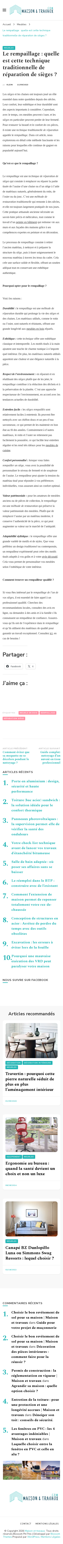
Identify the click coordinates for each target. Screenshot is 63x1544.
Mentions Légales (50, 1537)
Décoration (14, 1063)
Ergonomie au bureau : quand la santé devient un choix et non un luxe (30, 1168)
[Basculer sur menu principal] (4, 10)
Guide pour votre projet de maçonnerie (34, 1325)
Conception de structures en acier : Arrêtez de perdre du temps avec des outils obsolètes (34, 926)
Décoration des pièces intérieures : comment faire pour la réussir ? (33, 1354)
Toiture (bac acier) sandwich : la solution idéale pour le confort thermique (35, 805)
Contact (25, 1523)
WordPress (33, 1537)
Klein (10, 85)
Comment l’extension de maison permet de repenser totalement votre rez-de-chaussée (34, 902)
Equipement (14, 1157)
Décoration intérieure (37, 1063)
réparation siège (14, 718)
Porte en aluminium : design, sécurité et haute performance (35, 786)
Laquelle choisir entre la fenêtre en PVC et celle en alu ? (32, 1449)
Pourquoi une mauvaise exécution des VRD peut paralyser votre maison (31, 961)
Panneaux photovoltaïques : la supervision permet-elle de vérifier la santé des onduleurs (35, 826)
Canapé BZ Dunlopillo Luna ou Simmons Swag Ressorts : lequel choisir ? (29, 1253)
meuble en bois (28, 713)
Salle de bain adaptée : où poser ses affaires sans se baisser (32, 867)
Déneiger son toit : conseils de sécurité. (32, 1417)
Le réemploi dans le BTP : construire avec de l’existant (34, 883)
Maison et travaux (35, 1531)
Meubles (9, 48)
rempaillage (48, 713)
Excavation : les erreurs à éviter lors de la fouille (32, 945)
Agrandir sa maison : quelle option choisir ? (34, 1388)
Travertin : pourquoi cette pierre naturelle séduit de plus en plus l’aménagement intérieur (30, 1082)
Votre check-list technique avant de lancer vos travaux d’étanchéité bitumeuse (34, 848)
